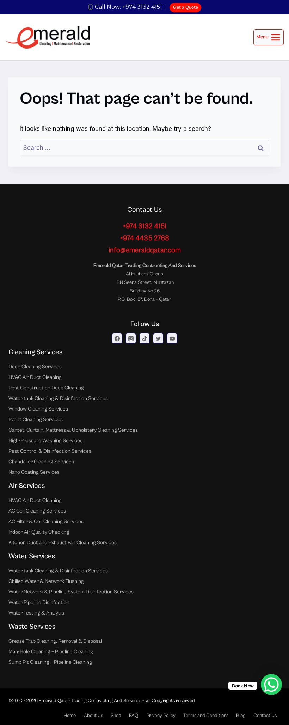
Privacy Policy (161, 715)
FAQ (133, 715)
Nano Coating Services (34, 472)
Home (70, 715)
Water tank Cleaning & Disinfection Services (58, 398)
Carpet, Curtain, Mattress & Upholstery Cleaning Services (73, 430)
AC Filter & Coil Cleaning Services (46, 521)
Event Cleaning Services (35, 419)
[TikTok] (144, 338)
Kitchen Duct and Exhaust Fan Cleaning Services (62, 543)
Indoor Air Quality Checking (38, 532)
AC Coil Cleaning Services (37, 511)
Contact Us (265, 715)
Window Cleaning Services (38, 409)
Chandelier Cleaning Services (41, 462)
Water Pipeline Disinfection (38, 602)
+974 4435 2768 (144, 238)
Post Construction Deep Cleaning (46, 388)
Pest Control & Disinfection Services (49, 451)
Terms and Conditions (205, 715)
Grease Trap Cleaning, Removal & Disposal (55, 641)
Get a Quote (185, 7)
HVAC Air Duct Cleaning (35, 377)
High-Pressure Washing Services (45, 441)
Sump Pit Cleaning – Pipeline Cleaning (50, 662)
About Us (93, 715)
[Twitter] (158, 338)
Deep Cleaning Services (35, 367)
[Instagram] (130, 338)
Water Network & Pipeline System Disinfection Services (71, 592)
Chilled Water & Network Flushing (46, 581)
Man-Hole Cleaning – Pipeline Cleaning (50, 652)
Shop (116, 715)
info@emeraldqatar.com (145, 250)
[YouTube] (172, 338)
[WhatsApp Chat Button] (271, 684)
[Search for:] (144, 147)
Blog (240, 715)
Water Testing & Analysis (36, 613)
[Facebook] (117, 338)
